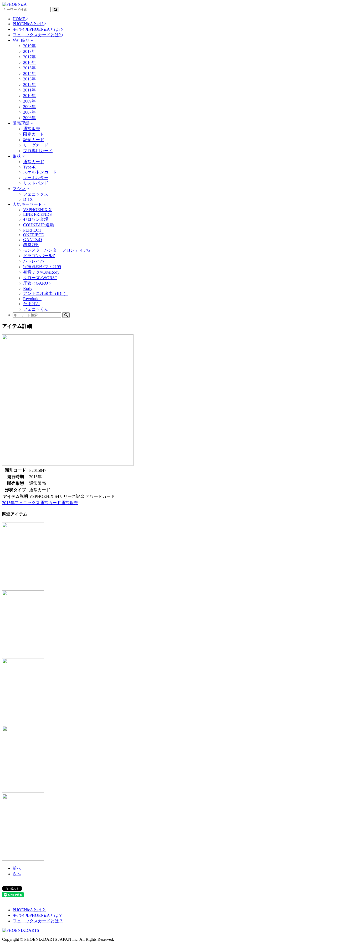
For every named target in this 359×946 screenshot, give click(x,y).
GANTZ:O (32, 239)
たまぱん (31, 303)
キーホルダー (35, 177)
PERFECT (32, 230)
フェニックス (35, 194)
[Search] (66, 315)
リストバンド (35, 183)
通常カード (33, 162)
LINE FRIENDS (37, 214)
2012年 (29, 84)
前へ (17, 868)
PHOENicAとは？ (29, 910)
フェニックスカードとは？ (38, 921)
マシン (19, 188)
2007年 (29, 112)
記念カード (33, 139)
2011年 (29, 90)
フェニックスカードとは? (37, 35)
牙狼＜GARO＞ (37, 283)
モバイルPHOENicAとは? (37, 29)
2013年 (29, 79)
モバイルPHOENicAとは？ (38, 915)
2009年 (29, 101)
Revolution (32, 298)
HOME (19, 19)
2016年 (29, 62)
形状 (17, 156)
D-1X (28, 199)
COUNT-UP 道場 (38, 225)
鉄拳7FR (31, 244)
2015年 (29, 68)
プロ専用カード (38, 151)
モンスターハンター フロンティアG (56, 250)
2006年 (29, 117)
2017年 (29, 57)
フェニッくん (35, 309)
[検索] (55, 9)
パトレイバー (35, 261)
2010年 (29, 95)
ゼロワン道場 (35, 219)
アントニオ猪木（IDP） (45, 293)
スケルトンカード (40, 172)
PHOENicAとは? (28, 24)
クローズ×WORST (40, 277)
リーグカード (35, 145)
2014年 (29, 73)
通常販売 (31, 128)
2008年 (29, 106)
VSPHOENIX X (37, 209)
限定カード (33, 134)
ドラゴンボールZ (39, 255)
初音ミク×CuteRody (41, 272)
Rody (27, 288)
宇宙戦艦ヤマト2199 (42, 266)
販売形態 (21, 123)
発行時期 (21, 40)
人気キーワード (28, 204)
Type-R (29, 167)
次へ (17, 874)
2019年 (29, 46)
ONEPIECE (33, 235)
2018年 (29, 51)
